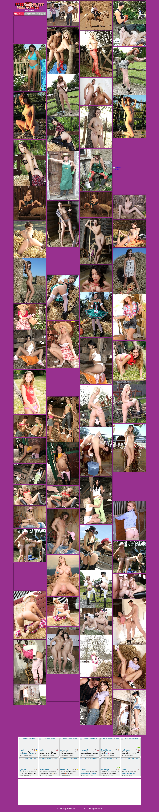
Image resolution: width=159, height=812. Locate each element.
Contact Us (98, 809)
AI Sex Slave (18, 14)
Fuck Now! (41, 14)
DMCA (91, 809)
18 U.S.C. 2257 (82, 809)
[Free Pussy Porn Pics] (29, 6)
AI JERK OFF (30, 14)
